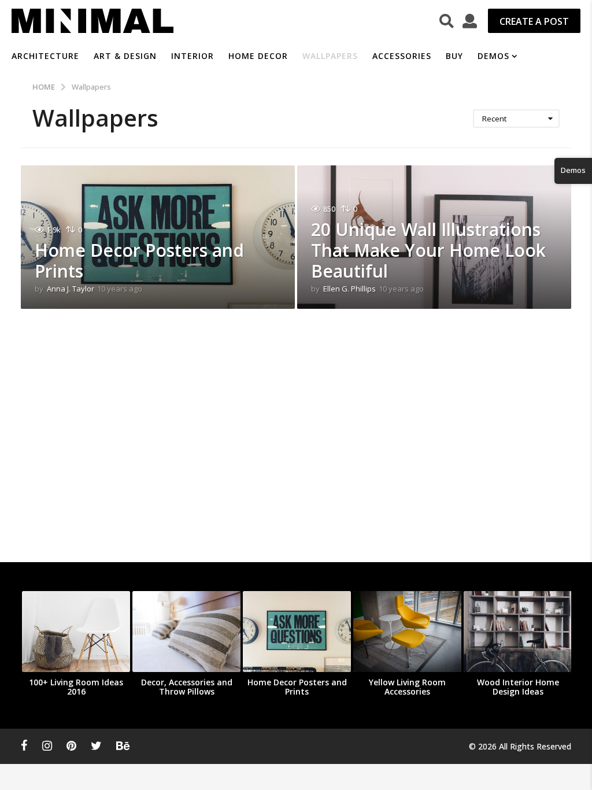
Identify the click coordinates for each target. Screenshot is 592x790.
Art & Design (125, 55)
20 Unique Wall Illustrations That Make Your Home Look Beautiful (428, 250)
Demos (493, 55)
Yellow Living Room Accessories (407, 687)
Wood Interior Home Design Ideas (518, 687)
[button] (446, 20)
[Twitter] (96, 745)
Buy (454, 55)
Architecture (45, 55)
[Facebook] (24, 745)
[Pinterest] (71, 745)
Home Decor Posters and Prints (139, 260)
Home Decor (258, 55)
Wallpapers (330, 55)
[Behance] (123, 745)
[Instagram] (47, 745)
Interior (192, 55)
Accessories (401, 55)
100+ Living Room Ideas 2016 (76, 687)
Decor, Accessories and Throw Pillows (186, 687)
